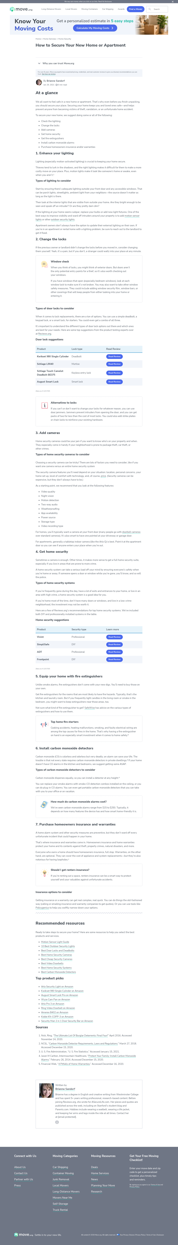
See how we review (48, 74)
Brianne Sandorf (56, 80)
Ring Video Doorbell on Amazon (58, 1008)
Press (17, 1185)
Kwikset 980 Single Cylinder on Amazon (62, 991)
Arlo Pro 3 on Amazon (52, 1003)
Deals (94, 1167)
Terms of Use (155, 1185)
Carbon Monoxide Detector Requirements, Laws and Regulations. (83, 1043)
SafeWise (90, 707)
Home (38, 39)
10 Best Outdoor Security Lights (58, 946)
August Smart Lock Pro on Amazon (59, 995)
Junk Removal (61, 1179)
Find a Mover (135, 9)
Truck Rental (60, 1210)
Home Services (49, 39)
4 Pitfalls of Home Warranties (74, 1064)
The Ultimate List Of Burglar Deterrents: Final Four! (81, 1035)
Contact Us (20, 1173)
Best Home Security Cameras (56, 954)
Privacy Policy (140, 1235)
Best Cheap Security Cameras (56, 959)
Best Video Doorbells (52, 963)
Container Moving (63, 1173)
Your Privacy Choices (127, 1235)
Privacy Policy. (135, 1187)
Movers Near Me (62, 1198)
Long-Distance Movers (51, 9)
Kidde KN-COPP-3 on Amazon (57, 1016)
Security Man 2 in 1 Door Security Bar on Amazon (67, 1021)
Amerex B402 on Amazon (54, 1012)
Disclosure (160, 1235)
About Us (20, 1167)
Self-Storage (60, 1204)
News (94, 1179)
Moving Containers (89, 9)
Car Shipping (107, 9)
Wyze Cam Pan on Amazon (55, 999)
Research (96, 1191)
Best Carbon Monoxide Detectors (58, 972)
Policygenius (42, 907)
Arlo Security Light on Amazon (57, 986)
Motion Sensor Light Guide (55, 942)
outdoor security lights (63, 219)
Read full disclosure (105, 2)
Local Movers (71, 9)
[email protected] (67, 1117)
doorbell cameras (131, 532)
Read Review (114, 356)
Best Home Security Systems (56, 967)
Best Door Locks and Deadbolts (57, 950)
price (103, 476)
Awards (121, 9)
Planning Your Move (103, 1185)
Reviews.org (44, 333)
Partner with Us (23, 1179)
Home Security (64, 39)
